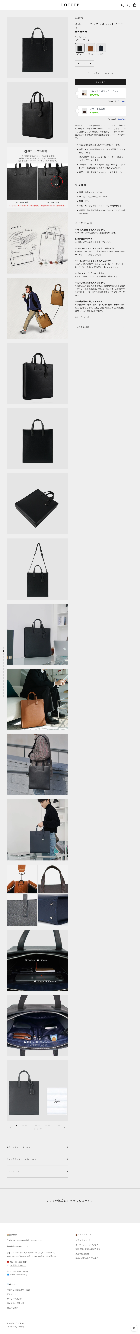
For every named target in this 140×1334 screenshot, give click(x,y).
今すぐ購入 (101, 82)
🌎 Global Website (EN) (17, 1274)
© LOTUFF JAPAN (16, 1323)
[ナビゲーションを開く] (5, 5)
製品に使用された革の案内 (18, 1147)
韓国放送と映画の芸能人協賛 (87, 1249)
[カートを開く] (134, 5)
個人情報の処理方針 (15, 1303)
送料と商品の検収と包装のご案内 (21, 1159)
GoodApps (122, 101)
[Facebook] (81, 317)
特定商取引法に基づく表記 (18, 1290)
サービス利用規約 (14, 1299)
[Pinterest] (88, 317)
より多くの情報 (83, 327)
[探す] (128, 5)
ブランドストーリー (84, 1240)
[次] (64, 1127)
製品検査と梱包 (82, 1253)
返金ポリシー (12, 1294)
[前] (10, 1127)
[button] (81, 31)
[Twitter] (85, 317)
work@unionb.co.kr (18, 1265)
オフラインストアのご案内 (86, 1244)
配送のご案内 (12, 1307)
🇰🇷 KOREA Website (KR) (17, 1271)
